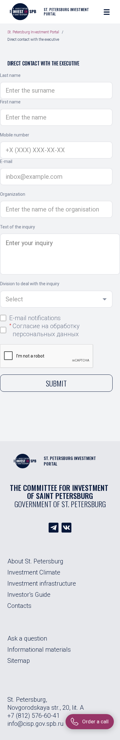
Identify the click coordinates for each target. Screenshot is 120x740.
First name (10, 101)
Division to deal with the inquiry (29, 283)
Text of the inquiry (17, 226)
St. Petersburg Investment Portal (33, 32)
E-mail (6, 161)
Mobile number (14, 134)
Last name (10, 75)
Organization (12, 194)
